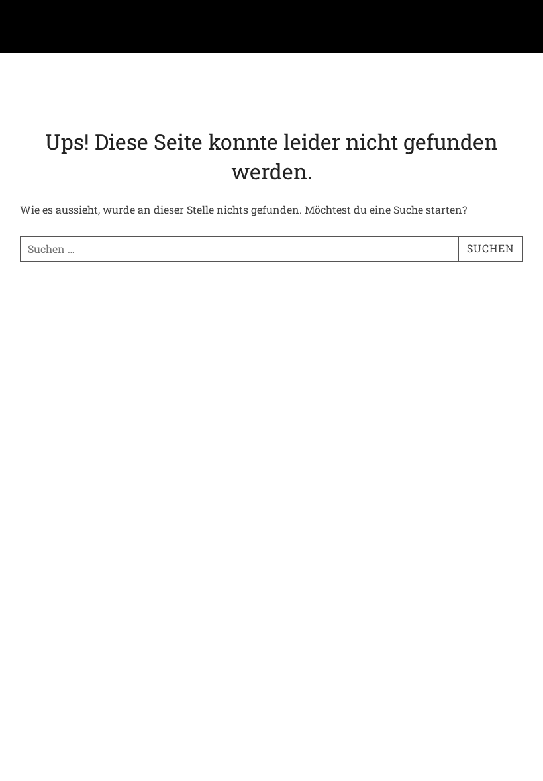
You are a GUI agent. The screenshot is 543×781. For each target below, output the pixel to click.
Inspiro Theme (428, 350)
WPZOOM (502, 350)
